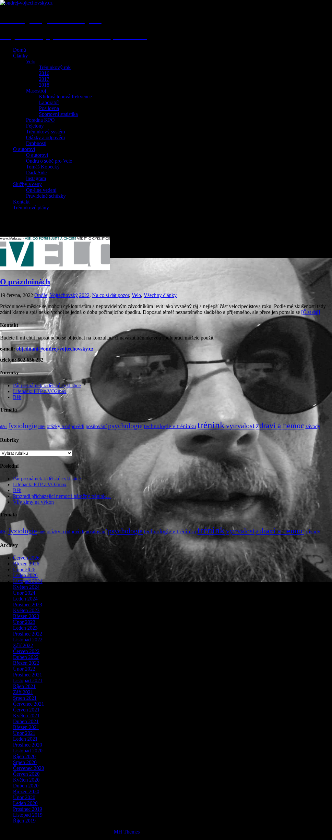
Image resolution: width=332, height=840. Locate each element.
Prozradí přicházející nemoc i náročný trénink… (62, 496)
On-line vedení (41, 190)
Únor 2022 (24, 669)
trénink (211, 425)
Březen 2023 (26, 616)
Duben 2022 (26, 657)
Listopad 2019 (27, 815)
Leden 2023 (25, 628)
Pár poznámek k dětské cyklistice (47, 385)
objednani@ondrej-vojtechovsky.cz (54, 349)
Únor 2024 (24, 593)
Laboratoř (49, 102)
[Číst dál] (310, 312)
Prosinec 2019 (27, 809)
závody (312, 426)
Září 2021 (23, 692)
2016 (44, 73)
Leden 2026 (25, 575)
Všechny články (160, 295)
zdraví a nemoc (280, 425)
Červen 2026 (26, 558)
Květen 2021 (26, 715)
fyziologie (22, 426)
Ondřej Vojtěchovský (56, 295)
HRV (41, 427)
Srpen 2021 (25, 698)
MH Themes (127, 831)
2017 (44, 79)
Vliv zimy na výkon (33, 502)
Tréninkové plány (31, 207)
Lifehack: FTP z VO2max (39, 391)
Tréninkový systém (45, 131)
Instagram (36, 178)
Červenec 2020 (28, 768)
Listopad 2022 (27, 639)
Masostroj (36, 90)
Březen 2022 (26, 663)
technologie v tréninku (170, 426)
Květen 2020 (26, 780)
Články (20, 55)
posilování (96, 426)
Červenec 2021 (28, 704)
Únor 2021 (24, 733)
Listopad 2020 (27, 750)
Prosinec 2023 (27, 604)
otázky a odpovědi (65, 426)
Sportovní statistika (58, 114)
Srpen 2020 (25, 762)
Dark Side (36, 172)
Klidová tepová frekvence (65, 96)
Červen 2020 (26, 774)
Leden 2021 (25, 739)
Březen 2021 (26, 727)
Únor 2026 (24, 569)
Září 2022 (23, 645)
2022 (84, 295)
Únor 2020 (24, 797)
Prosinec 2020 (27, 744)
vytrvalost (240, 426)
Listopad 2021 (27, 680)
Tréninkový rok (55, 67)
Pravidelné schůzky (46, 196)
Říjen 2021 (24, 686)
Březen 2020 (26, 791)
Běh (17, 397)
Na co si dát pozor (110, 295)
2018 (44, 85)
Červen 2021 (26, 709)
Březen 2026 (26, 563)
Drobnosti (36, 143)
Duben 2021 (26, 721)
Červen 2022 (26, 651)
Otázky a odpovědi (45, 137)
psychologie (125, 426)
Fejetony (35, 126)
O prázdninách (25, 282)
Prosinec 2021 (27, 674)
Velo (30, 61)
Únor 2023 (24, 622)
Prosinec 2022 (27, 633)
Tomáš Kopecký (43, 166)
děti (3, 426)
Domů (19, 50)
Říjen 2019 (24, 820)
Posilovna (49, 108)
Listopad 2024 (27, 581)
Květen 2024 (26, 587)
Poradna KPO (40, 120)
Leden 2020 (25, 803)
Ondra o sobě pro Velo (49, 161)
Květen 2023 (26, 610)
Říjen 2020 (24, 756)
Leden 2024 (25, 598)
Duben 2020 (26, 785)
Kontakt (21, 201)
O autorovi (24, 149)
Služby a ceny (27, 184)
